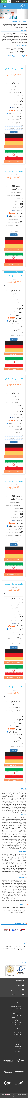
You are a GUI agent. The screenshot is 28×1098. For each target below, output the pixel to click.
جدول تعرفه (13, 132)
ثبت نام (4, 1)
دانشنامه (19, 1037)
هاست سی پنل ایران (16, 1018)
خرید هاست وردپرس (16, 1008)
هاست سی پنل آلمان (16, 1006)
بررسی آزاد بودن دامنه (16, 1022)
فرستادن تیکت (17, 1034)
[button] (2, 14)
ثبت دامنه (18, 1015)
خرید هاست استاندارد (16, 1011)
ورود (9, 1)
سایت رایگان (18, 1020)
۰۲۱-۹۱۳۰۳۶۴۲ (16, 1)
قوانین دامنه (18, 1049)
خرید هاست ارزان (17, 1013)
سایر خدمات (18, 1025)
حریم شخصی (18, 1051)
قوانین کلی (18, 1044)
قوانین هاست (18, 1046)
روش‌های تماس (17, 1032)
